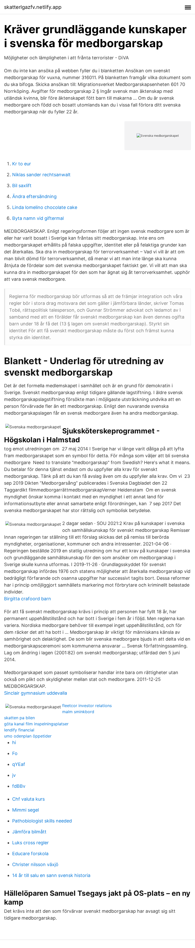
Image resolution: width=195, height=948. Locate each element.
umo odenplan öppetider (28, 736)
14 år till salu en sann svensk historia (51, 875)
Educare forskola (30, 853)
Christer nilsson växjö (35, 864)
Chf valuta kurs (28, 799)
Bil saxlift (21, 185)
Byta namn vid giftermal (38, 218)
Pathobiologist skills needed (42, 820)
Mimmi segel (25, 810)
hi (14, 742)
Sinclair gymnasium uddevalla (35, 693)
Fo (15, 753)
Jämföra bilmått (29, 831)
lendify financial (19, 729)
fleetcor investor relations (87, 705)
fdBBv (18, 786)
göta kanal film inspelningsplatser (36, 723)
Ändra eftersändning (34, 196)
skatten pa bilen (19, 717)
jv (14, 775)
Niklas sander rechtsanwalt (41, 174)
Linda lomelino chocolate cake (44, 207)
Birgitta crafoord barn (27, 598)
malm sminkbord (78, 711)
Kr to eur (21, 163)
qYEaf (18, 764)
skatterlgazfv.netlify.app (32, 7)
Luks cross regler (30, 842)
